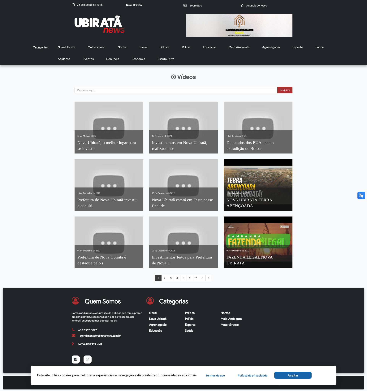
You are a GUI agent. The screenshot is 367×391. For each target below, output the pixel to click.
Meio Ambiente (239, 47)
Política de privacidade (252, 375)
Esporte (297, 47)
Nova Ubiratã (66, 47)
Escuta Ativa (166, 59)
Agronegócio (271, 47)
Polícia (186, 47)
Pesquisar (285, 90)
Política (164, 47)
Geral (143, 47)
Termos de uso (215, 375)
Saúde (320, 47)
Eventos (88, 59)
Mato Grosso (96, 47)
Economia (138, 59)
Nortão (122, 47)
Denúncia (112, 59)
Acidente (64, 59)
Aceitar (293, 375)
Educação (209, 47)
